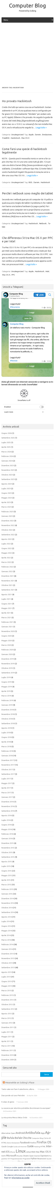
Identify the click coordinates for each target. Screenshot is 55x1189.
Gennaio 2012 (7, 1023)
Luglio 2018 (6, 733)
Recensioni (41, 1159)
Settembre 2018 (8, 723)
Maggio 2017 (6, 783)
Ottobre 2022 (7, 530)
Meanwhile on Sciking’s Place (19, 1082)
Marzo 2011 (6, 1046)
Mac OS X (25, 138)
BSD (30, 182)
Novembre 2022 (7, 525)
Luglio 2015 (6, 866)
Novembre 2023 (7, 470)
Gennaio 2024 (7, 461)
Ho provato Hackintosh (16, 101)
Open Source (34, 1156)
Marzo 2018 (6, 746)
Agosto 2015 (6, 861)
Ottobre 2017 (7, 769)
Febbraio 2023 (7, 512)
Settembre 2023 (8, 479)
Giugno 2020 (6, 636)
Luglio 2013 (6, 977)
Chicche (27, 1137)
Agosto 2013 (6, 972)
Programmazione (16, 1159)
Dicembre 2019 (7, 659)
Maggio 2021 (6, 608)
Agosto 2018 (6, 728)
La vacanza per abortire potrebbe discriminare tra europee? (25, 1108)
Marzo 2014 (6, 940)
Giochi (3, 1146)
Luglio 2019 (6, 677)
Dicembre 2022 (7, 521)
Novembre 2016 (7, 806)
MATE (3, 1156)
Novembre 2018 (7, 714)
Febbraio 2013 (7, 995)
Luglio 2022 (6, 544)
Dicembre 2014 (7, 898)
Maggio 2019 (6, 687)
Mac (37, 1152)
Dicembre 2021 (7, 576)
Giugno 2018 (6, 737)
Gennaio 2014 (7, 949)
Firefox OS (44, 1142)
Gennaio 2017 (7, 797)
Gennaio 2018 (7, 756)
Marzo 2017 (6, 793)
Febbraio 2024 (7, 456)
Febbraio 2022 (7, 567)
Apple (31, 135)
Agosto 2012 (6, 1014)
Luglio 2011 (6, 1032)
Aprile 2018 (6, 742)
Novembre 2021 (7, 581)
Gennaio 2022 (7, 571)
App (43, 1133)
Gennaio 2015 (7, 894)
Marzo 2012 (6, 1018)
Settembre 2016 (8, 811)
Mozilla (19, 1156)
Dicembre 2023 (7, 465)
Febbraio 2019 (7, 700)
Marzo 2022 (6, 562)
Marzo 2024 (6, 452)
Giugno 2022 (6, 548)
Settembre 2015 (8, 857)
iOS (8, 1151)
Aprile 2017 (6, 788)
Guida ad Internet (20, 1146)
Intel (47, 271)
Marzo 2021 (6, 617)
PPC (13, 275)
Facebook (25, 1142)
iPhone (12, 1152)
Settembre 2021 (8, 590)
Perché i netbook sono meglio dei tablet (27, 193)
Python (34, 1158)
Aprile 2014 (6, 935)
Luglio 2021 (6, 599)
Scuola (49, 1159)
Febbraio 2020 (7, 650)
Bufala (10, 1137)
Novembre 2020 (7, 631)
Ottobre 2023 (7, 475)
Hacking (37, 1146)
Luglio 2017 (6, 779)
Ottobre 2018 (7, 719)
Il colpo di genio (7, 1102)
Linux (21, 1151)
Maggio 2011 (6, 1037)
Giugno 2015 (6, 871)
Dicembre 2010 (7, 1055)
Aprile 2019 (6, 691)
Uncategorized (17, 135)
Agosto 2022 (6, 539)
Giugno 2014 (6, 926)
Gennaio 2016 (7, 838)
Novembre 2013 (7, 958)
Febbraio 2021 (7, 622)
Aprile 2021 (6, 613)
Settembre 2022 (8, 535)
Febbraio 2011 (7, 1050)
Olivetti (26, 1156)
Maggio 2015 (6, 875)
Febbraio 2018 (7, 751)
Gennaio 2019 (7, 705)
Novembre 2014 (7, 903)
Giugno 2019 (6, 682)
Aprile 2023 (6, 502)
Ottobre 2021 (7, 585)
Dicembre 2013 (7, 954)
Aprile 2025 (6, 447)
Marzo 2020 (6, 645)
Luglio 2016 (6, 820)
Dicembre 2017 (7, 760)
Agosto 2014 (6, 917)
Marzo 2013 (6, 990)
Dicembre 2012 (7, 1000)
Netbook (43, 223)
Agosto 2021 (6, 594)
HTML (43, 1146)
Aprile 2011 (6, 1041)
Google (10, 1146)
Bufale (18, 1137)
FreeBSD (5, 138)
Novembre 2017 (7, 765)
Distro (9, 1143)
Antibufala (32, 1132)
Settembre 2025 (8, 438)
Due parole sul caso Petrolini (13, 1095)
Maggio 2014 (6, 931)
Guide (30, 1146)
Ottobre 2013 (7, 963)
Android (20, 1132)
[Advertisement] (27, 54)
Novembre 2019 (7, 664)
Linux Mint (30, 1152)
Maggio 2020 (6, 640)
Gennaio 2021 (7, 627)
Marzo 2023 (6, 507)
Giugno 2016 (6, 825)
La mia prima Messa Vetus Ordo (14, 1117)
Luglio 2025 (6, 442)
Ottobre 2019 (7, 668)
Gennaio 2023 (7, 516)
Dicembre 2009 (7, 1060)
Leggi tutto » (41, 127)
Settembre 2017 (8, 774)
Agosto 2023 (6, 484)
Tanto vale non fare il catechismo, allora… (18, 1089)
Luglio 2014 (6, 921)
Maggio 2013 (6, 986)
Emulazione (47, 135)
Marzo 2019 (6, 696)
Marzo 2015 (6, 885)
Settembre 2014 (8, 912)
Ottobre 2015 (7, 852)
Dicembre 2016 (7, 802)
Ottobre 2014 (7, 908)
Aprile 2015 (6, 880)
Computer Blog (27, 5)
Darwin (38, 135)
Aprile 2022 (6, 558)
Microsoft (11, 1155)
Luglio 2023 (6, 488)
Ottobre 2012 (7, 1004)
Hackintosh (15, 138)
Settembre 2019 (8, 673)
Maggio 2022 (6, 553)
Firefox (33, 1143)
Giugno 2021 (6, 604)
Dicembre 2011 (7, 1027)
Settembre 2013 (8, 967)
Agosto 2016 (6, 815)
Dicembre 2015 (7, 843)
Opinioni (44, 1155)
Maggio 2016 (6, 829)
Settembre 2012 (8, 1009)
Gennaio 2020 (7, 654)
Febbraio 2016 (7, 834)
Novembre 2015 (7, 848)
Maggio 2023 (6, 498)
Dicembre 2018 (7, 710)
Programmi (26, 1159)
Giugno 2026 (6, 433)
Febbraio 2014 (7, 944)
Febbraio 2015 (7, 889)
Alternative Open (8, 1133)
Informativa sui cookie (20, 1178)
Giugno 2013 (6, 981)
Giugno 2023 (6, 493)
